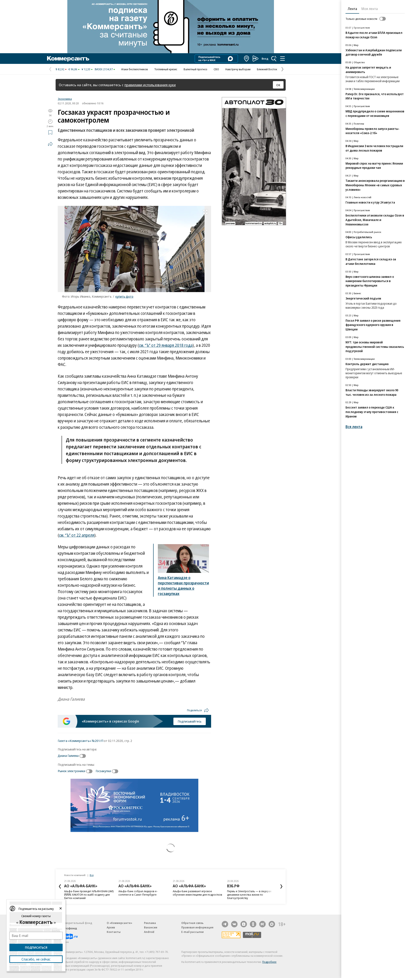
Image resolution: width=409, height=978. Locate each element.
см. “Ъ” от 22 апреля (76, 535)
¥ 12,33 (86, 69)
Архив (111, 927)
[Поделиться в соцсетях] (50, 143)
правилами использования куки (150, 84)
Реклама (150, 923)
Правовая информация (197, 927)
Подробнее (269, 962)
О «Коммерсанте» (119, 923)
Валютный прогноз (195, 69)
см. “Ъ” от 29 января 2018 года (166, 345)
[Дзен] (244, 924)
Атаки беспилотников (134, 69)
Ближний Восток (267, 69)
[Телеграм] (225, 924)
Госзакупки (103, 771)
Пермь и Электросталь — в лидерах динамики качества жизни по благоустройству (249, 894)
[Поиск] (274, 58)
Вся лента (354, 426)
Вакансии (150, 927)
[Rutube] (262, 924)
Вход (265, 58)
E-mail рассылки (192, 932)
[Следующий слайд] (281, 886)
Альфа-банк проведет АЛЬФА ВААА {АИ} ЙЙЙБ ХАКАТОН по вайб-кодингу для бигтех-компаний (89, 894)
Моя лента (369, 8)
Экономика (65, 99)
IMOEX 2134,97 (104, 69)
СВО (216, 69)
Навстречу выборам (238, 69)
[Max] (272, 924)
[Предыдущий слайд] (60, 886)
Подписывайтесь (190, 721)
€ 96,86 (73, 69)
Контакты (114, 932)
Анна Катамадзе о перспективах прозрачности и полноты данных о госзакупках (183, 585)
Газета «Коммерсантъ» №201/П (80, 741)
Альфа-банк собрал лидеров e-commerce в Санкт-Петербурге (138, 892)
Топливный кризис (165, 69)
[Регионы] (246, 58)
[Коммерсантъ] (68, 59)
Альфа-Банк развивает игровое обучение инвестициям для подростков (197, 892)
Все (92, 875)
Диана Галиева (68, 755)
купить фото (124, 296)
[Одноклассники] (253, 924)
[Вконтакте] (234, 924)
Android (149, 932)
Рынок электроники (71, 771)
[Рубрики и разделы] (282, 58)
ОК (278, 85)
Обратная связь (192, 923)
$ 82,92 (60, 69)
